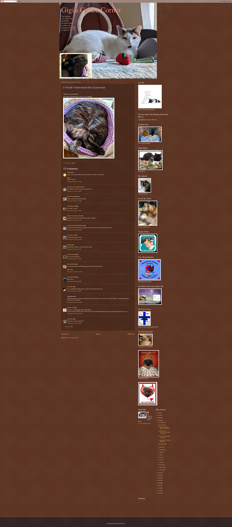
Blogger (123, 523)
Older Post (131, 334)
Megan (69, 172)
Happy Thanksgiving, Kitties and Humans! (164, 427)
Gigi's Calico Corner (91, 9)
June (160, 457)
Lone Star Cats (70, 235)
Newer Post (65, 334)
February (161, 467)
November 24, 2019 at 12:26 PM (74, 272)
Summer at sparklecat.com (73, 216)
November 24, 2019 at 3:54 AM (74, 249)
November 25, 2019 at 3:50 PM (74, 323)
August (161, 452)
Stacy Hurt (69, 286)
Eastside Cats (70, 307)
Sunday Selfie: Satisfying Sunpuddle (164, 440)
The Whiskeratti (71, 206)
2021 (159, 415)
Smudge (69, 245)
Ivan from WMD (71, 277)
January (161, 470)
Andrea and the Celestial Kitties (75, 225)
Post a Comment (69, 326)
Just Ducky (70, 319)
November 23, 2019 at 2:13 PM (74, 181)
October (161, 447)
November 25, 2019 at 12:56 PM (74, 313)
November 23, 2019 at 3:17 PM (74, 201)
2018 (159, 473)
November (161, 425)
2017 (159, 475)
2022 (159, 413)
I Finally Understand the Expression (164, 436)
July (160, 455)
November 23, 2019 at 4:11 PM (74, 210)
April (160, 462)
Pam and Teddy (71, 264)
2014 (159, 483)
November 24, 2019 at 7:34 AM (74, 259)
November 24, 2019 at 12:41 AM (74, 239)
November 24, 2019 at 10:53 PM (74, 302)
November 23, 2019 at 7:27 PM (74, 220)
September (161, 450)
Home (98, 334)
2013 (159, 485)
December (161, 422)
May (160, 460)
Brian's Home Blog (72, 196)
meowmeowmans (71, 254)
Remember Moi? (163, 444)
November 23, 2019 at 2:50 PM (74, 191)
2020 (159, 418)
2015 (159, 480)
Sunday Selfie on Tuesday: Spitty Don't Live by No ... (164, 432)
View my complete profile (144, 423)
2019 (159, 420)
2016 (159, 478)
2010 (159, 493)
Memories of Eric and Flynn (74, 187)
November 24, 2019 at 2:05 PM (74, 281)
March (160, 465)
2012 (159, 488)
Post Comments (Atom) (73, 337)
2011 (159, 490)
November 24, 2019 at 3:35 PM (74, 291)
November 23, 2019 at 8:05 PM (74, 230)
